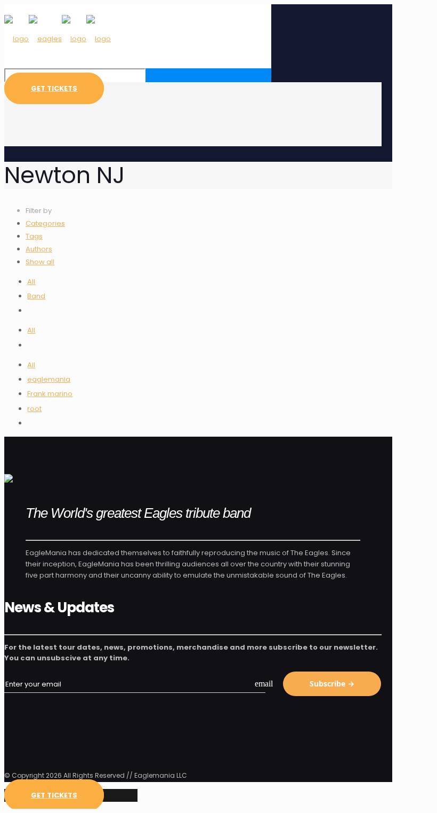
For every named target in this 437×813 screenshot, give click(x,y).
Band (36, 296)
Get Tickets (54, 88)
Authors (39, 249)
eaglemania (48, 379)
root (34, 409)
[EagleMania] (57, 39)
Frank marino (49, 394)
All (31, 282)
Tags (34, 236)
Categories (45, 223)
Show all (40, 262)
